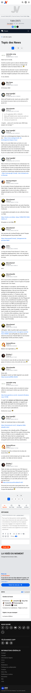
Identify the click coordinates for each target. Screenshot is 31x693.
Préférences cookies (7, 674)
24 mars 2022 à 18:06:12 (12, 265)
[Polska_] (9, 354)
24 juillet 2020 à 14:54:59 (12, 85)
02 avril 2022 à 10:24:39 (11, 276)
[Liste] (14, 534)
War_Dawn (9, 82)
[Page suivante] (17, 495)
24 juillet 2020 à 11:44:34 (12, 56)
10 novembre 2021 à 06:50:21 (13, 133)
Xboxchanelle (10, 274)
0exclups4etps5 (11, 181)
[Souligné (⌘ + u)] (8, 534)
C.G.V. (3, 662)
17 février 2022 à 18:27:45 (12, 230)
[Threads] (28, 627)
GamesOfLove (10, 343)
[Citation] (19, 534)
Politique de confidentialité (8, 667)
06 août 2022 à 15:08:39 (11, 370)
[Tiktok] (23, 627)
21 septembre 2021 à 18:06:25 (13, 96)
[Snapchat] (2, 632)
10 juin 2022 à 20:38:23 (11, 346)
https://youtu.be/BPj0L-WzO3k (9, 377)
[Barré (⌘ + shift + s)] (10, 534)
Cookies (3, 669)
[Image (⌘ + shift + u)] (6, 536)
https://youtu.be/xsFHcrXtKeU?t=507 (13, 482)
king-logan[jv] (10, 93)
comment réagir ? (20, 515)
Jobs (2, 681)
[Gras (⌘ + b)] (3, 534)
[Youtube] (15, 627)
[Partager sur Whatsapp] (15, 27)
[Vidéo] (8, 536)
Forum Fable (23, 16)
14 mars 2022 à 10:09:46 (12, 248)
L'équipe (3, 655)
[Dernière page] (21, 495)
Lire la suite (4, 581)
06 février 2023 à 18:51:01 (12, 419)
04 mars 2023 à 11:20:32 (12, 466)
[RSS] (19, 627)
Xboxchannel (10, 199)
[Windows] (11, 642)
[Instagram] (11, 627)
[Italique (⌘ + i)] (6, 534)
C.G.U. (3, 660)
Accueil (3, 16)
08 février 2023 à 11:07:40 (12, 448)
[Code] (21, 534)
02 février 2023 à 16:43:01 (12, 385)
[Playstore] (2, 642)
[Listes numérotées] (16, 534)
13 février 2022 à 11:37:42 (12, 202)
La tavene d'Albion (8, 616)
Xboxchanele (10, 108)
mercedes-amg (11, 54)
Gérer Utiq (4, 672)
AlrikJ (8, 246)
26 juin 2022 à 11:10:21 (11, 357)
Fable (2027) (8, 16)
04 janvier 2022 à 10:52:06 (12, 183)
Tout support (10, 23)
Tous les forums (16, 16)
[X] (6, 627)
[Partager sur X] (18, 27)
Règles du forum (22, 608)
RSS (2, 679)
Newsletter (4, 676)
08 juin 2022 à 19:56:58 (11, 327)
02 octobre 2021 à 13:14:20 (12, 111)
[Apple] (6, 642)
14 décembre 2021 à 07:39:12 (13, 161)
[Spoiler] (24, 534)
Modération (4, 665)
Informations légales (7, 658)
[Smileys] (3, 536)
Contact (3, 653)
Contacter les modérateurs (10, 608)
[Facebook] (2, 627)
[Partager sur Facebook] (13, 27)
